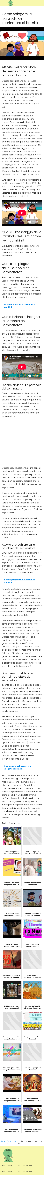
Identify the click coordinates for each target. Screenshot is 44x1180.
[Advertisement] (22, 442)
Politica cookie (7, 1166)
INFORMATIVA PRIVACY (24, 1166)
